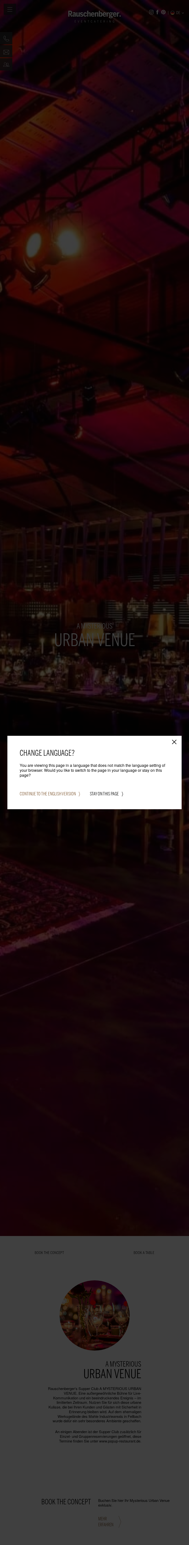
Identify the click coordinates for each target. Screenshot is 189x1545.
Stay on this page (104, 794)
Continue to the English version (48, 794)
